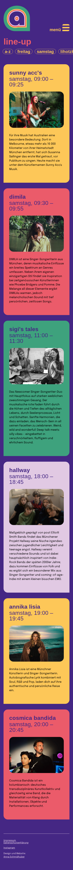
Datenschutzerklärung (16, 843)
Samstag (45, 51)
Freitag (23, 51)
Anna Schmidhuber (14, 857)
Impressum (10, 840)
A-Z (8, 51)
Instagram (9, 848)
